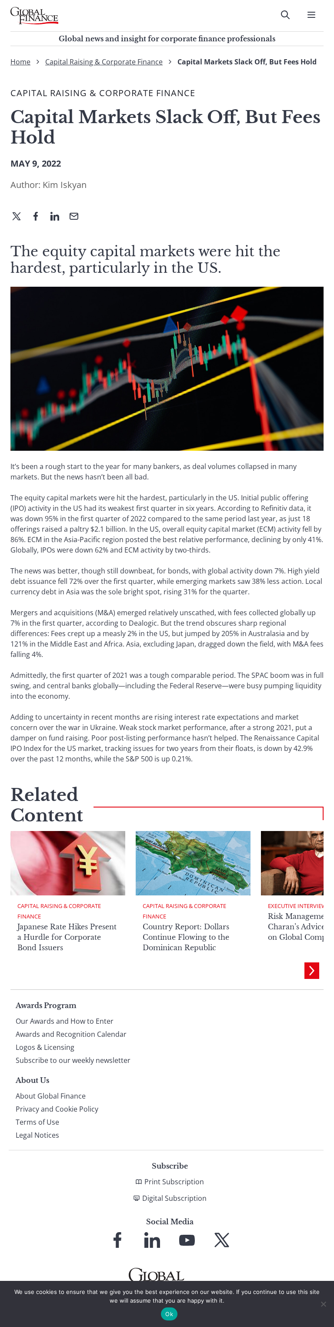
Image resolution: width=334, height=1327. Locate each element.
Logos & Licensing (45, 1047)
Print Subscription (174, 1181)
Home (20, 62)
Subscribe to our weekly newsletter (73, 1060)
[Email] (77, 217)
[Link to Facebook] (117, 1240)
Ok (169, 1313)
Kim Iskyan (65, 185)
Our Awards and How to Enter (65, 1021)
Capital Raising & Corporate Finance (104, 62)
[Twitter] (20, 217)
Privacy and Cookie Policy (57, 1109)
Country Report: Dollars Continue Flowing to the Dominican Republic (186, 937)
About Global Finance (51, 1096)
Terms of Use (37, 1122)
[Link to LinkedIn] (152, 1240)
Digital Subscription (174, 1198)
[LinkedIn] (58, 217)
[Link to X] (222, 1240)
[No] (323, 1304)
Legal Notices (37, 1135)
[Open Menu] (311, 15)
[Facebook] (39, 217)
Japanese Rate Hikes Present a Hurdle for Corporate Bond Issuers (67, 937)
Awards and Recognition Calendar (71, 1034)
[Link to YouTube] (187, 1240)
